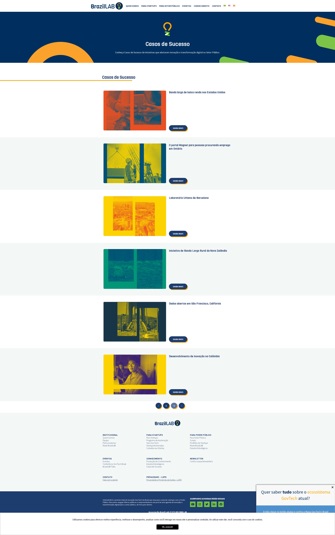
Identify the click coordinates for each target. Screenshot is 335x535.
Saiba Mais (178, 128)
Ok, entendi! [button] (167, 527)
